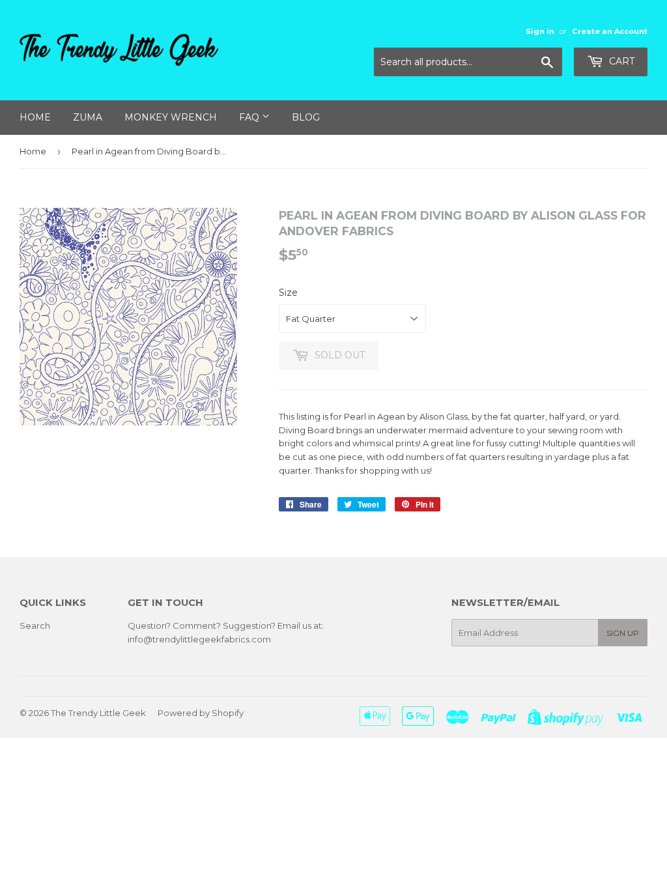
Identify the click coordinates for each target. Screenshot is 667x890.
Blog (306, 117)
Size (288, 292)
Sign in (540, 31)
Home (35, 117)
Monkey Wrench (170, 117)
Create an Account (609, 31)
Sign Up (622, 633)
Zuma (87, 117)
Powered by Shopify (201, 713)
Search (35, 625)
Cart (620, 61)
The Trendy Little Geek (98, 713)
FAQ (250, 117)
